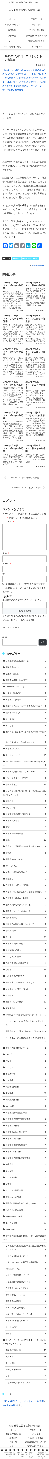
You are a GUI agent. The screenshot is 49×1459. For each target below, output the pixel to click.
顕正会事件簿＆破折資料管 (26, 963)
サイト (5, 574)
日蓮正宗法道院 (26, 820)
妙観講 (26, 853)
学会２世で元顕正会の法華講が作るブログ (26, 846)
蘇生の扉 (26, 801)
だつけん (26, 1067)
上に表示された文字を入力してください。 (23, 600)
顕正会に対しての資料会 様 (26, 911)
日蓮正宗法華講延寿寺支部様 (26, 1158)
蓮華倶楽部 (26, 1008)
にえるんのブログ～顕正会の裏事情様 (26, 1262)
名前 (6, 553)
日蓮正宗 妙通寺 (26, 700)
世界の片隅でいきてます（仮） (26, 905)
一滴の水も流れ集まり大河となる (26, 982)
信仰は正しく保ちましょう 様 (26, 1314)
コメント (8, 521)
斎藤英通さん (26, 784)
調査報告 (13, 1438)
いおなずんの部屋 (26, 956)
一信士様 (26, 1080)
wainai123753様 (26, 1269)
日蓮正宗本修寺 (26, 1126)
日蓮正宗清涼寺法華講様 (26, 1145)
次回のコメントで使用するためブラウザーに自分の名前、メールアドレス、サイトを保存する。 (24, 588)
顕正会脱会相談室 (26, 1301)
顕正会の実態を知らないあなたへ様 (26, 1203)
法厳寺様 (26, 1164)
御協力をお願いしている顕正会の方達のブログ (26, 734)
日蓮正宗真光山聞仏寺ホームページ (26, 771)
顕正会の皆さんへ (26, 712)
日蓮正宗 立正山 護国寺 (26, 885)
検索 (4, 637)
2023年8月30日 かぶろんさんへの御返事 (23, 1401)
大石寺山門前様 (26, 1087)
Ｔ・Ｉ (7, 258)
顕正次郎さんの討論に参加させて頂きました (26, 1031)
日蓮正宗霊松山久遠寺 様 (26, 661)
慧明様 (26, 1061)
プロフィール (35, 1430)
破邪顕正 (26, 995)
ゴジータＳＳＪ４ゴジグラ (26, 778)
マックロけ (26, 719)
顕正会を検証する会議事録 (26, 680)
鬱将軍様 (26, 1093)
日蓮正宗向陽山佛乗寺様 (26, 1132)
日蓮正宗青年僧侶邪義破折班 (26, 814)
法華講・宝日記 (26, 674)
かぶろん (26, 969)
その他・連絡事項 (26, 1369)
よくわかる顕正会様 (26, 1190)
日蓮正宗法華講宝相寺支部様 (26, 1119)
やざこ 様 (26, 807)
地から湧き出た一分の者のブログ (26, 742)
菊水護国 (26, 879)
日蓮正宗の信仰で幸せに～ (26, 1320)
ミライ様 (26, 1171)
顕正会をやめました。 (26, 859)
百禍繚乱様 (26, 1074)
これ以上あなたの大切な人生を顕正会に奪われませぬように (26, 1247)
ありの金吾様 (26, 1223)
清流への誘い (26, 930)
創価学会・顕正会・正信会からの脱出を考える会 (24, 763)
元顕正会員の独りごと (26, 976)
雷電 (26, 827)
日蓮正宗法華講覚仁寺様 (26, 1113)
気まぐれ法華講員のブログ (26, 1275)
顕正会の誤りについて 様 (26, 1048)
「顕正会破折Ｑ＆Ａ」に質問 (26, 1382)
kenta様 (26, 1054)
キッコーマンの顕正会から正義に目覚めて (26, 892)
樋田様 (26, 1184)
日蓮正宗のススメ (26, 749)
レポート (26, 1376)
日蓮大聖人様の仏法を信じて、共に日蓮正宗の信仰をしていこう (24, 793)
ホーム (13, 1430)
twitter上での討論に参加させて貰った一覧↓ (26, 1015)
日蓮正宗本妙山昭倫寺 (26, 943)
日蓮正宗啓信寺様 (26, 1151)
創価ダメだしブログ (26, 1002)
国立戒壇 (27, 258)
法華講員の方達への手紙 (35, 1442)
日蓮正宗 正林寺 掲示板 (26, 989)
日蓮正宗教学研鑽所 (26, 833)
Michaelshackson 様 (26, 687)
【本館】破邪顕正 (26, 693)
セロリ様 (26, 725)
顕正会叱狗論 (26, 917)
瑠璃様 (26, 1333)
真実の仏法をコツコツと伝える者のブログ (26, 706)
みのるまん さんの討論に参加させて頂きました (26, 1040)
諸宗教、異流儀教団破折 (26, 872)
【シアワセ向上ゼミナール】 (26, 1256)
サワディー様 (26, 1177)
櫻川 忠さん (26, 866)
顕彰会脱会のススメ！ (26, 667)
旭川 (37, 258)
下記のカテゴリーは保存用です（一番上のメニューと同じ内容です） (24, 1342)
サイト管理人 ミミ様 (26, 1295)
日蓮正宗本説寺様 (26, 1138)
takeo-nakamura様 (26, 1216)
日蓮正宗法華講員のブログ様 (26, 1282)
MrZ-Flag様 (26, 1229)
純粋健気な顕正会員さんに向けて (26, 924)
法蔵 (26, 840)
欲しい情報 (26, 1363)
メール (7, 563)
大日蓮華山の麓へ (26, 950)
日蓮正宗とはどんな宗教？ (26, 1288)
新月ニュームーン (26, 755)
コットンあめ (26, 1327)
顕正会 (17, 258)
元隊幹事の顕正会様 (26, 1210)
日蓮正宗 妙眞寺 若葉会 (26, 898)
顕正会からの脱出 (26, 1197)
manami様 (26, 1106)
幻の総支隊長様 (26, 1100)
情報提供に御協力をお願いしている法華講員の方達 (24, 1237)
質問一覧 (26, 1356)
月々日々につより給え (26, 1308)
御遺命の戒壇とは (26, 1350)
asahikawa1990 (10, 1405)
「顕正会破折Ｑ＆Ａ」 (35, 1446)
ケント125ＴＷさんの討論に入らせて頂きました (26, 1023)
